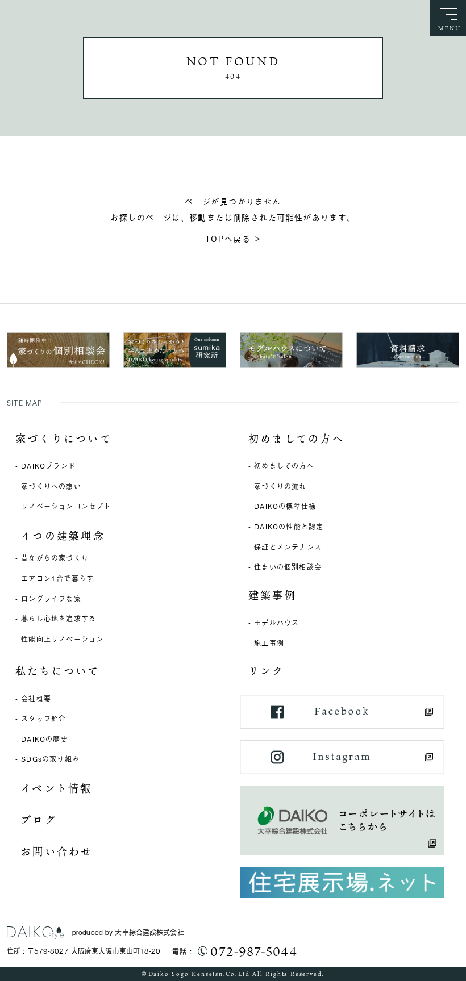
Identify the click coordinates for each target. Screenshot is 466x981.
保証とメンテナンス (288, 547)
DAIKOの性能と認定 (288, 526)
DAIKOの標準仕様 (285, 506)
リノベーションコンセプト (66, 506)
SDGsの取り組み (50, 759)
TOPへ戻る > (233, 238)
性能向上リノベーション (62, 639)
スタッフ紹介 (43, 718)
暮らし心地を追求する (58, 618)
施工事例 (269, 643)
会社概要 (36, 699)
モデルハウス (276, 622)
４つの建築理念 (62, 535)
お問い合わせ (56, 851)
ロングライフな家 (51, 599)
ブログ (38, 819)
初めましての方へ (284, 466)
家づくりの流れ (280, 486)
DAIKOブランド (48, 466)
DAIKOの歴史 (44, 739)
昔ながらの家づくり (55, 558)
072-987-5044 (253, 951)
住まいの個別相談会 (288, 567)
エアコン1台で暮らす (57, 578)
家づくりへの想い (51, 486)
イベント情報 (56, 788)
